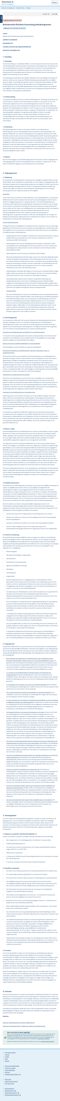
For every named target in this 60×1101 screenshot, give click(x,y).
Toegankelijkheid (10, 1070)
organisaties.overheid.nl (43, 1038)
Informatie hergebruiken (12, 1066)
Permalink (45, 14)
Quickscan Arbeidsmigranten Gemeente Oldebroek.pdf (19, 1023)
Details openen (1, 19)
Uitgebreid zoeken (20, 8)
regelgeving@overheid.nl (47, 1041)
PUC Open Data (9, 1084)
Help (6, 1059)
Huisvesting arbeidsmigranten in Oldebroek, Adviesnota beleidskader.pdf (24, 1026)
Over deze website (10, 1052)
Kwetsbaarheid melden (12, 1074)
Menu (56, 3)
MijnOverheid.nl (9, 1088)
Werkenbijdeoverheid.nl (12, 1095)
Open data (8, 1079)
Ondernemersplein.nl (11, 1093)
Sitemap (7, 1072)
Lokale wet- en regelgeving (7, 8)
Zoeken (7, 1061)
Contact (7, 1055)
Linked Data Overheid (11, 1081)
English (7, 1057)
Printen (53, 14)
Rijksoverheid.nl (9, 1091)
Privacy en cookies (10, 1068)
